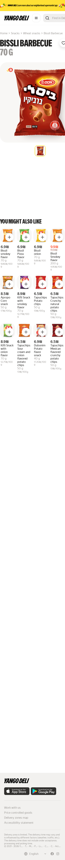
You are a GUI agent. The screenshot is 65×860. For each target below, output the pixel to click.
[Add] (9, 237)
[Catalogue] (36, 18)
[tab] (40, 150)
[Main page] (16, 19)
